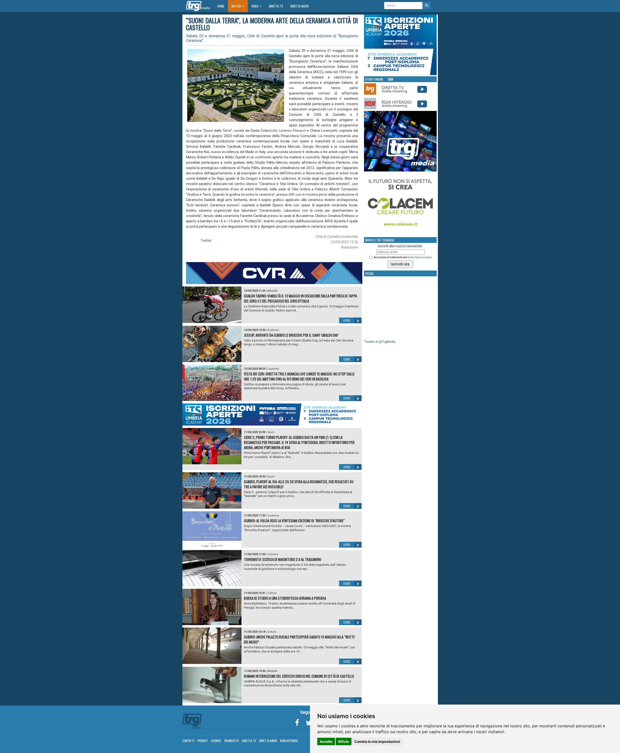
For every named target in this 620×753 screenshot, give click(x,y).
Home (222, 5)
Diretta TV (276, 6)
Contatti (188, 740)
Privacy (202, 740)
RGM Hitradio (289, 740)
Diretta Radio (299, 6)
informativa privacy (419, 257)
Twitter (206, 240)
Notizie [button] (237, 6)
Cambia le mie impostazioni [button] (377, 741)
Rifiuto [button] (343, 741)
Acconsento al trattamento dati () (402, 257)
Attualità (272, 290)
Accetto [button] (326, 741)
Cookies (216, 740)
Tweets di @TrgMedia (379, 341)
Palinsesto (231, 740)
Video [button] (255, 6)
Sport (270, 432)
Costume (273, 330)
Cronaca (272, 554)
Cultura (271, 593)
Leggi (346, 320)
